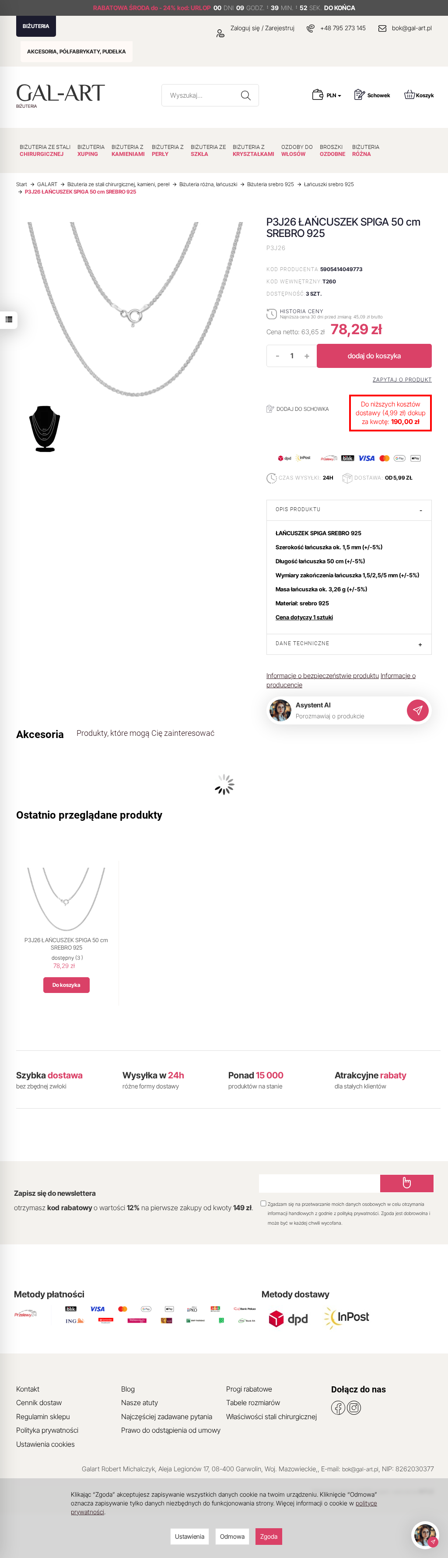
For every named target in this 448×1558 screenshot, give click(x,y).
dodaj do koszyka (374, 355)
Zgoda (268, 1536)
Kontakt (27, 1389)
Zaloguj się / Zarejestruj (261, 28)
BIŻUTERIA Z (128, 150)
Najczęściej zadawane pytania (166, 1416)
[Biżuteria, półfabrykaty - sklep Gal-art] (62, 92)
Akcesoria (40, 734)
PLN (332, 95)
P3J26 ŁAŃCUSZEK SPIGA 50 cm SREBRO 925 (66, 943)
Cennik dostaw (39, 1402)
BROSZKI (332, 150)
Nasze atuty (139, 1402)
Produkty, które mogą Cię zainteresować (145, 733)
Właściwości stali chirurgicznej (271, 1416)
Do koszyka (66, 985)
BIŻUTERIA (36, 26)
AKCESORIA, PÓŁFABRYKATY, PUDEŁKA (76, 51)
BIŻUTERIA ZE (208, 150)
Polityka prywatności (47, 1430)
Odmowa (232, 1536)
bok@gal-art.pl (412, 28)
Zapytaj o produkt (402, 379)
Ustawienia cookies (45, 1444)
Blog (128, 1389)
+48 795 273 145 (343, 28)
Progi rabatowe (249, 1389)
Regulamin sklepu (43, 1416)
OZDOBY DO (297, 150)
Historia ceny (301, 311)
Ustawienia (189, 1536)
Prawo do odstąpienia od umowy (170, 1430)
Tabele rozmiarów (253, 1402)
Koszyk (425, 95)
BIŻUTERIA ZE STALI (45, 150)
